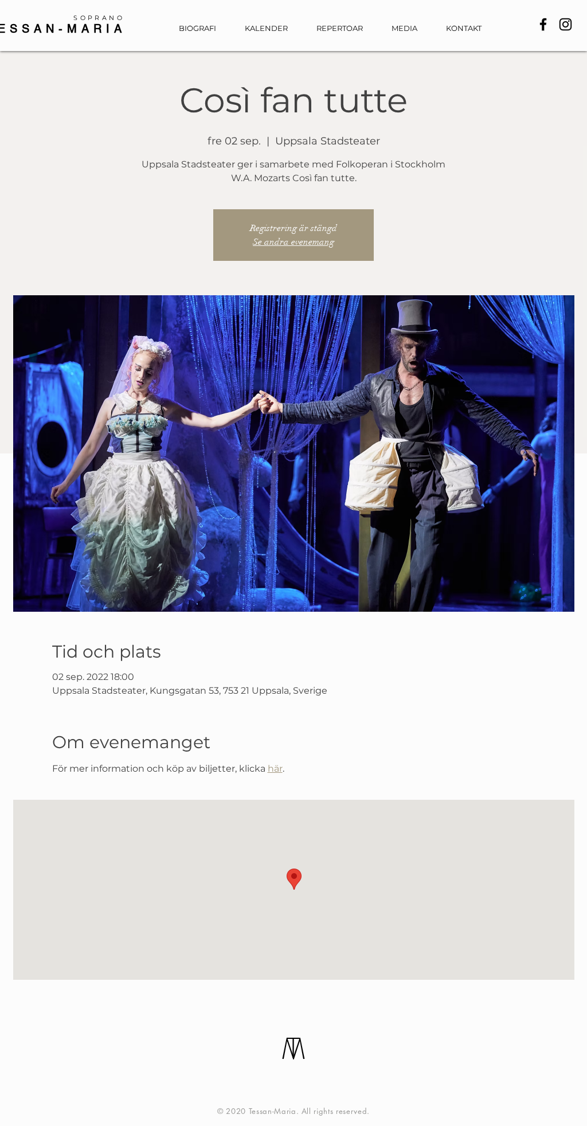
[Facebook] (543, 24)
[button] (410, 28)
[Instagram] (565, 24)
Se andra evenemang (293, 242)
